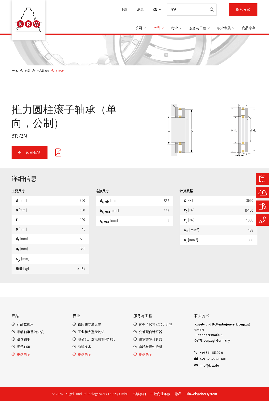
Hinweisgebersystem (201, 394)
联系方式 (202, 316)
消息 (140, 10)
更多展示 (23, 354)
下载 (124, 10)
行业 (175, 28)
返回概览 (32, 153)
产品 (157, 28)
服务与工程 (198, 28)
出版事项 (139, 394)
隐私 (178, 394)
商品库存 (248, 28)
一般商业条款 (160, 394)
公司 (139, 28)
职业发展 (224, 28)
